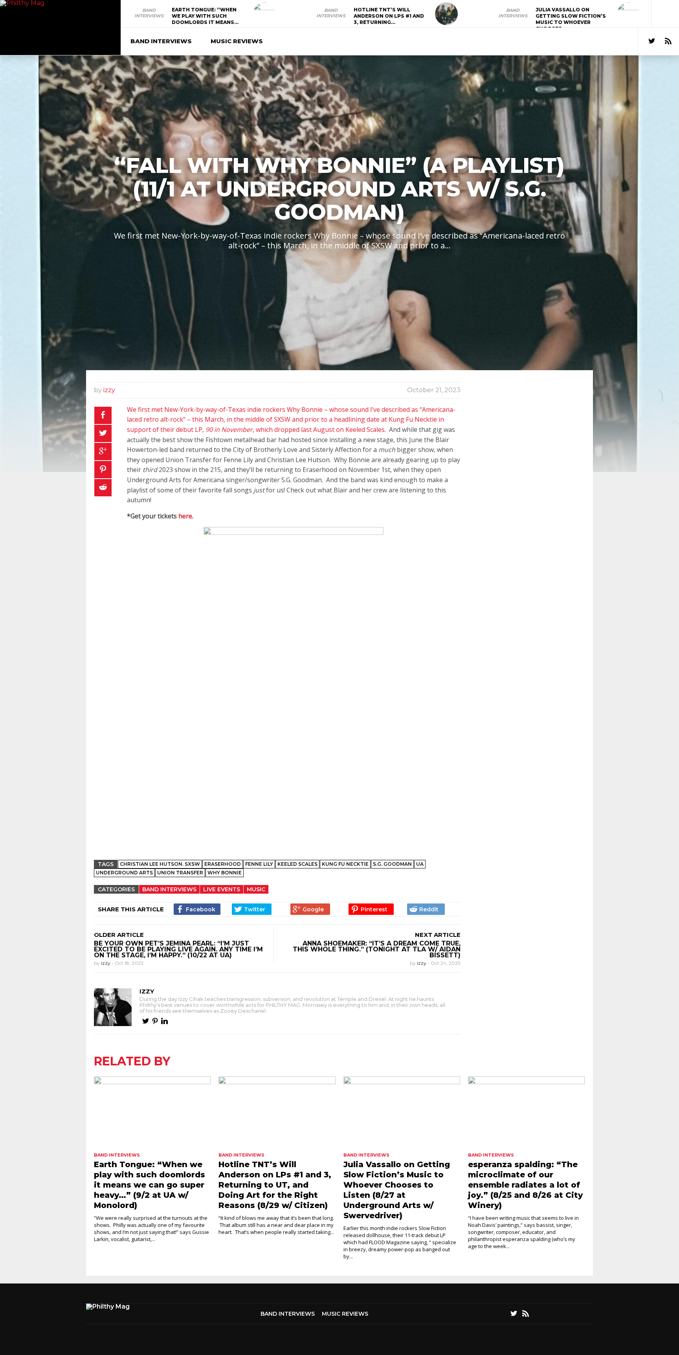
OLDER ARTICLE (119, 934)
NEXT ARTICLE (438, 934)
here (185, 516)
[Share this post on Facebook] (103, 415)
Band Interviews (148, 12)
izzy (109, 390)
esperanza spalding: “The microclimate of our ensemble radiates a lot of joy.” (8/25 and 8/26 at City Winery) (525, 1185)
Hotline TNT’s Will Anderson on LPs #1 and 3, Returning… (389, 16)
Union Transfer (180, 873)
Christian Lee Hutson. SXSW (160, 864)
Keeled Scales (297, 864)
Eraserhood (222, 864)
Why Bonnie (224, 873)
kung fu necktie (345, 864)
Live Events (221, 889)
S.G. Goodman (392, 864)
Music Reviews (237, 41)
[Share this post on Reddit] (103, 487)
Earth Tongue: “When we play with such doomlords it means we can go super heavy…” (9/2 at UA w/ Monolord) (149, 1185)
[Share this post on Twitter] (103, 433)
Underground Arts (124, 873)
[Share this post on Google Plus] (103, 451)
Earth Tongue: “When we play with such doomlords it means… (205, 16)
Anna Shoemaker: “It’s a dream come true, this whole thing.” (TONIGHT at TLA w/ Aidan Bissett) (377, 949)
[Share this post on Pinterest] (103, 469)
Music (256, 889)
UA (420, 864)
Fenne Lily (259, 864)
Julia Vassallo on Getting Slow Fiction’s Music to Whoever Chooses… (571, 19)
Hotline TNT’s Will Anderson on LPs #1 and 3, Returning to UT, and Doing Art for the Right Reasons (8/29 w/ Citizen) (274, 1185)
